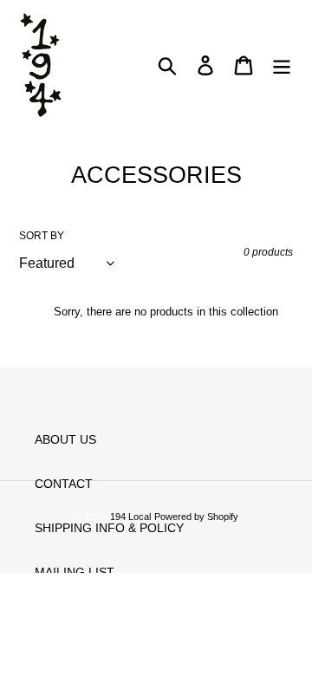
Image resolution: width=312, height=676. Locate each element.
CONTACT (64, 484)
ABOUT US (65, 439)
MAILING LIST (74, 572)
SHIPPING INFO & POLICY (109, 528)
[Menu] (282, 65)
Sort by (41, 236)
